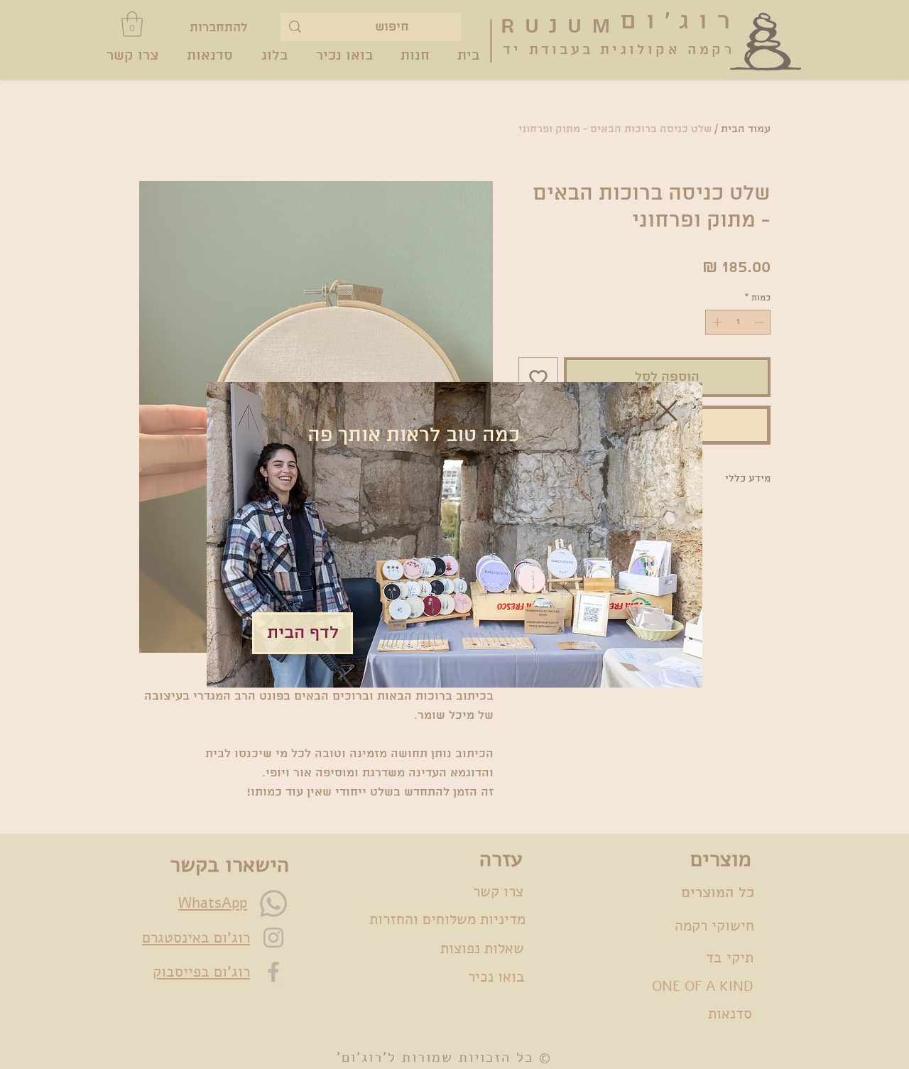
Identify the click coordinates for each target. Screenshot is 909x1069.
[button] (666, 410)
